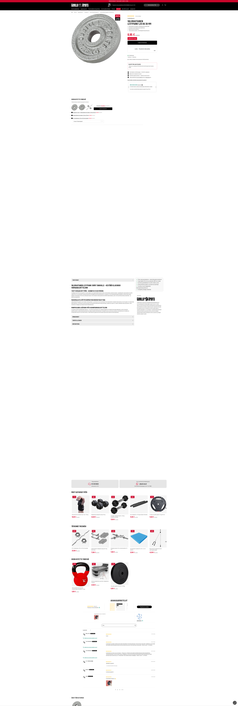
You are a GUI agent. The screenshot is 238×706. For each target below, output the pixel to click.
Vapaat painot (80, 12)
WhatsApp (148, 77)
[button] (131, 16)
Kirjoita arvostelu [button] (144, 607)
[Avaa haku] (152, 5)
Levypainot (86, 12)
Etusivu (75, 12)
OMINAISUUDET (75, 317)
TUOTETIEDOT (75, 280)
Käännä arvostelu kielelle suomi (90, 638)
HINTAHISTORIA (75, 324)
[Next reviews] (156, 87)
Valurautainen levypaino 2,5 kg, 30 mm (81, 115)
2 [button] (117, 689)
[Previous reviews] (128, 87)
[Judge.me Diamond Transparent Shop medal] (139, 616)
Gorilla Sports (131, 18)
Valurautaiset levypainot (94, 12)
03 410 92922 (139, 77)
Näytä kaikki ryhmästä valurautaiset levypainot (137, 80)
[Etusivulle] (82, 5)
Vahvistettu (139, 620)
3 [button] (119, 689)
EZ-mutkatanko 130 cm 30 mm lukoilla (80, 118)
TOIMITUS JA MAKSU (77, 320)
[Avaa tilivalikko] (162, 5)
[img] (108, 634)
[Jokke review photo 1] (109, 683)
